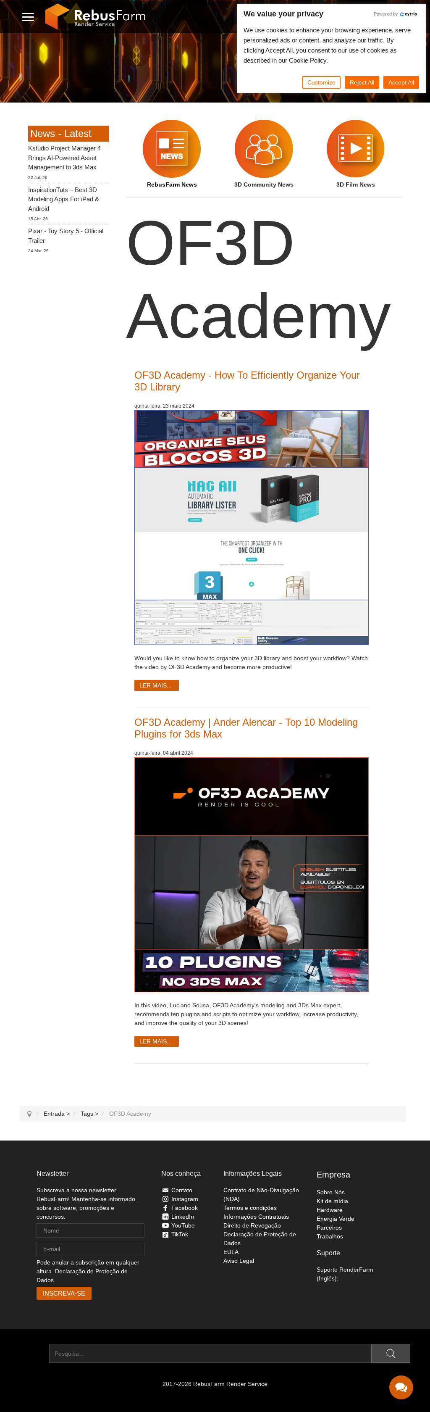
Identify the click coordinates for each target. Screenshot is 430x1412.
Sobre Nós (331, 1192)
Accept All (401, 82)
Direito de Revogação (252, 1225)
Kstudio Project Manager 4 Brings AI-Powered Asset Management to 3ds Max (64, 158)
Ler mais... (155, 685)
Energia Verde (335, 1218)
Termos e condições (250, 1207)
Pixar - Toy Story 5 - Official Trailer (65, 235)
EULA (231, 1252)
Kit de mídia (332, 1201)
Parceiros (329, 1227)
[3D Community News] (264, 148)
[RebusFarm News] (172, 148)
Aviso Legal (238, 1260)
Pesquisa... (34, 1353)
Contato (181, 1190)
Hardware (330, 1210)
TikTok (179, 1234)
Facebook (184, 1207)
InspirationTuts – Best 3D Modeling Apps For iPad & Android (63, 199)
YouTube (183, 1225)
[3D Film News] (356, 148)
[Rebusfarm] (95, 17)
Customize (321, 82)
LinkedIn (182, 1216)
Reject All (362, 82)
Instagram (184, 1199)
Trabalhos (330, 1236)
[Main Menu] (28, 16)
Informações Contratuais (256, 1216)
